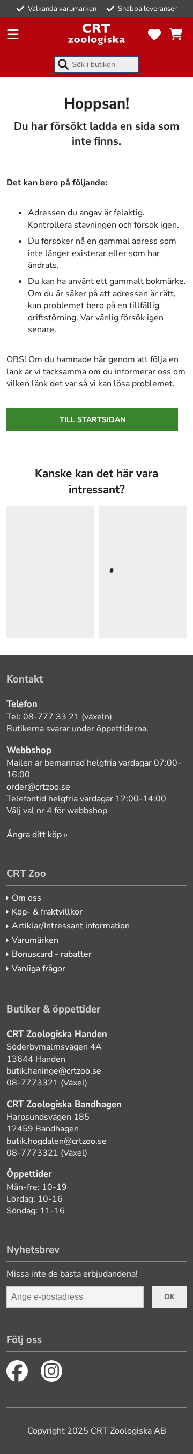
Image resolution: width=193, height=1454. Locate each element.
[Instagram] (51, 1371)
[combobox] (96, 64)
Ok (169, 1297)
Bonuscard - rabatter (52, 954)
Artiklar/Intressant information (71, 926)
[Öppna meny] (13, 34)
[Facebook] (17, 1371)
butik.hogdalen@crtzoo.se (56, 1141)
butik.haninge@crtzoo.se (53, 1071)
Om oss (26, 898)
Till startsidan (92, 420)
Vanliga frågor (38, 969)
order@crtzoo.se (38, 787)
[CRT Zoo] (96, 34)
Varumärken (35, 940)
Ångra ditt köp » (37, 835)
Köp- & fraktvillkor (47, 912)
